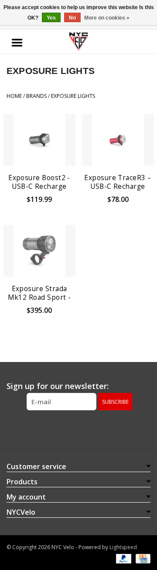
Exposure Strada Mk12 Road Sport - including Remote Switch (39, 293)
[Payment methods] (123, 558)
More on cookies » (107, 18)
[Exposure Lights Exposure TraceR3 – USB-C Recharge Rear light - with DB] (118, 140)
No (72, 18)
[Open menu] (17, 42)
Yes (51, 18)
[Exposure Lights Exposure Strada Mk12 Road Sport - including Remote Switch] (39, 251)
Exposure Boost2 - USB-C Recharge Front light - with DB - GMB (39, 182)
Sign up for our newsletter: (58, 386)
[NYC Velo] (78, 41)
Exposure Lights (73, 96)
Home (14, 96)
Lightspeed (123, 547)
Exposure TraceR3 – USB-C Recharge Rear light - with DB (117, 182)
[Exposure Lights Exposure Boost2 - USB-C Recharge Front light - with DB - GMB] (39, 140)
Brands (36, 96)
